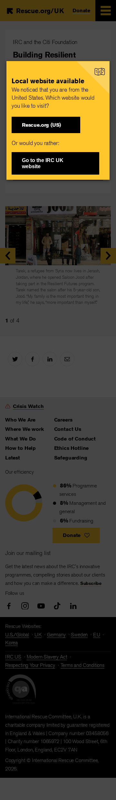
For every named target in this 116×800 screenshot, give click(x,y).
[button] (46, 125)
